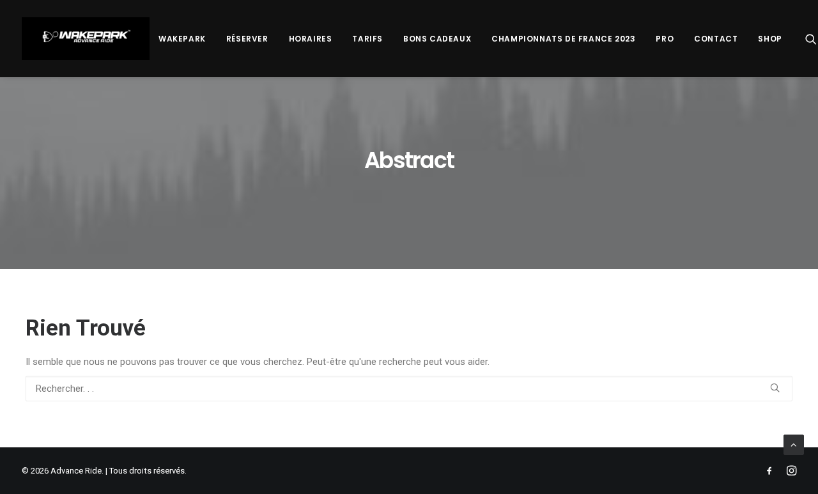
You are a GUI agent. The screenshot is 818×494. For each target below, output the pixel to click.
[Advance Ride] (86, 38)
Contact (715, 38)
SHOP (770, 38)
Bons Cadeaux (437, 38)
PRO (665, 38)
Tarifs (367, 38)
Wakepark (182, 38)
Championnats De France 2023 (563, 38)
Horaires (310, 38)
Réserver (247, 38)
